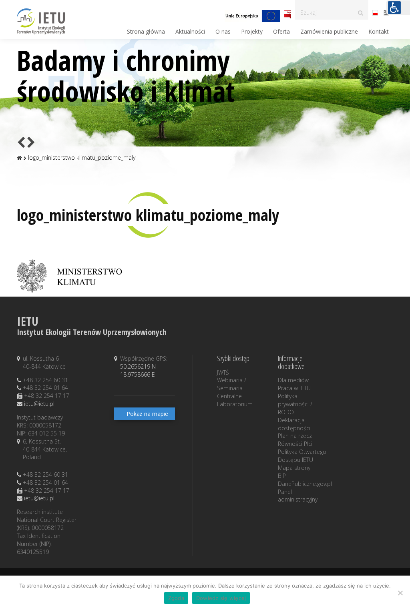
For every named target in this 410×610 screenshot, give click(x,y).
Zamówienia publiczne (329, 31)
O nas (223, 31)
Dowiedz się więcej (221, 598)
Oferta (281, 31)
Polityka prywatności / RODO (295, 404)
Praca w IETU (294, 388)
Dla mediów (293, 380)
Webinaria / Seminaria (231, 384)
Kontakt (378, 31)
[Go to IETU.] (19, 157)
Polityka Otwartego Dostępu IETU (302, 456)
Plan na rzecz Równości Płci (295, 439)
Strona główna (146, 31)
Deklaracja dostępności (294, 424)
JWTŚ (223, 372)
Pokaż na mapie (147, 413)
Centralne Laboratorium (235, 400)
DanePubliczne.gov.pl (305, 484)
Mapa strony (294, 468)
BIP (282, 476)
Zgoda (176, 598)
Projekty (252, 31)
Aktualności (190, 31)
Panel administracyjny (298, 496)
